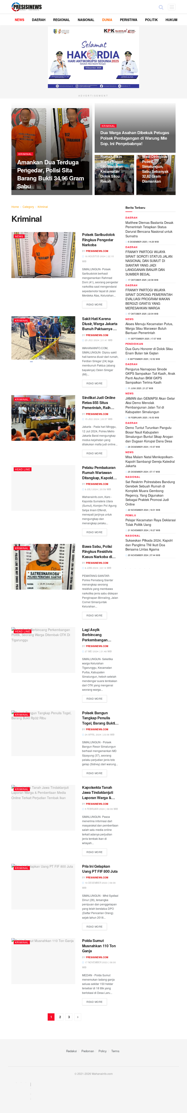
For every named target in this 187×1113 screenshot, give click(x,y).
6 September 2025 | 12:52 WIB (143, 359)
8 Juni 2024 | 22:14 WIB (97, 568)
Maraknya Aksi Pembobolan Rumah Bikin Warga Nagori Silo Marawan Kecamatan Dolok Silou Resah (112, 164)
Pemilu (130, 515)
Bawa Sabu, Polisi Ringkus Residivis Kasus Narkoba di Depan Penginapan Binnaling (98, 557)
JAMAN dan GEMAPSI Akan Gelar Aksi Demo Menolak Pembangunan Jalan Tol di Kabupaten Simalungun (150, 405)
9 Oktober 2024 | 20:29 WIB (119, 152)
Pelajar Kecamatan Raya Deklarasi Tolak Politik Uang (150, 522)
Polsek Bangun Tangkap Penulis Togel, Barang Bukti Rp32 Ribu (98, 720)
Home (15, 207)
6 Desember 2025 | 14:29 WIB (143, 241)
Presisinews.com (32, 194)
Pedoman (87, 1051)
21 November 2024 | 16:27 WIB (143, 530)
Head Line (22, 469)
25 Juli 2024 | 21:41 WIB (98, 340)
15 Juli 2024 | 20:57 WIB (98, 419)
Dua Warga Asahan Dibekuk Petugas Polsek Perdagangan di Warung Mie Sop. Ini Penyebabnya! (134, 138)
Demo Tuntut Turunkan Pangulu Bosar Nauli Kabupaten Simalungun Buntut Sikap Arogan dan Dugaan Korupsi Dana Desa (149, 434)
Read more (94, 304)
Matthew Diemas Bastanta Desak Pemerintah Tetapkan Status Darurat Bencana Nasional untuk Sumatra (149, 229)
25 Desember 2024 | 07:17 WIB (143, 471)
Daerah (131, 217)
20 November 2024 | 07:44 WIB (143, 555)
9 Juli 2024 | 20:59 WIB (97, 489)
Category (28, 207)
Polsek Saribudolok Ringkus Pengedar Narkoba (98, 239)
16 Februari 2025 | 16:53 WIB (143, 417)
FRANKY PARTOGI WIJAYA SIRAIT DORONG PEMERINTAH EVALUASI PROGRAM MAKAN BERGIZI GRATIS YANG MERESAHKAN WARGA (148, 299)
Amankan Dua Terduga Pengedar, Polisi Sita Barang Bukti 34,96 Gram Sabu (50, 174)
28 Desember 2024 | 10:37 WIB (143, 446)
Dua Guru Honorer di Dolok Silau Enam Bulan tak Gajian (149, 351)
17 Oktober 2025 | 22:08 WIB (142, 279)
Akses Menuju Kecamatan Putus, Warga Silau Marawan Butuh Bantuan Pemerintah (149, 328)
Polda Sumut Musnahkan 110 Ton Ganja (99, 945)
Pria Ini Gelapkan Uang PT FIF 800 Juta (100, 869)
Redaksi (71, 1051)
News (19, 236)
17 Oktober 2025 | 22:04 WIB (142, 313)
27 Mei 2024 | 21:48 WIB (98, 651)
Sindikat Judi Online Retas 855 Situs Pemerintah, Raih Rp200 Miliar (98, 405)
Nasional (132, 477)
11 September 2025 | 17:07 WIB (144, 338)
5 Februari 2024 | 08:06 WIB (101, 809)
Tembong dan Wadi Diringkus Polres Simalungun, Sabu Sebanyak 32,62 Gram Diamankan (155, 166)
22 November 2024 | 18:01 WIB (143, 509)
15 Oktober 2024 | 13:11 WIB (64, 194)
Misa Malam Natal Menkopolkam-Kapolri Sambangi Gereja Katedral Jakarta (150, 461)
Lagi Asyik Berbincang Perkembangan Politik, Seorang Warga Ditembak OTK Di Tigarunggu (100, 642)
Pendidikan (134, 343)
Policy (103, 1051)
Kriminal (25, 154)
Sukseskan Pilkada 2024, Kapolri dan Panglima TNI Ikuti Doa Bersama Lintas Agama (149, 544)
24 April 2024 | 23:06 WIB (99, 734)
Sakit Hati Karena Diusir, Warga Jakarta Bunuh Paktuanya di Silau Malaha (99, 326)
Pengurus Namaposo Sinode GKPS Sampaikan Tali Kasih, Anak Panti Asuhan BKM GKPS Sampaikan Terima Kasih (150, 376)
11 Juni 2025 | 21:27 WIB (140, 388)
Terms (115, 1051)
